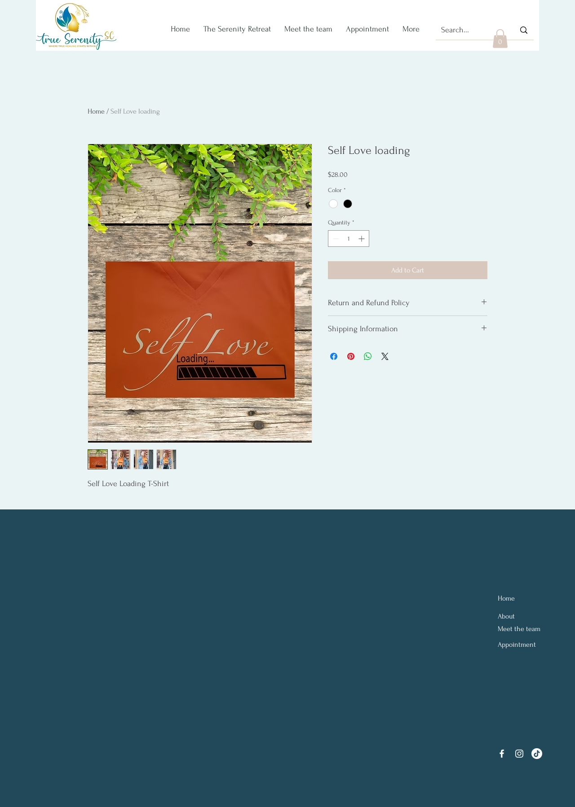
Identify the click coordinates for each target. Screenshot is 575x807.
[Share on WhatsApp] (368, 356)
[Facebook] (501, 753)
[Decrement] (335, 238)
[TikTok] (536, 753)
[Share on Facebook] (333, 356)
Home (96, 111)
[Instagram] (519, 753)
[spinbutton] (349, 238)
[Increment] (362, 238)
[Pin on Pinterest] (350, 356)
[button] (500, 38)
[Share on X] (385, 356)
